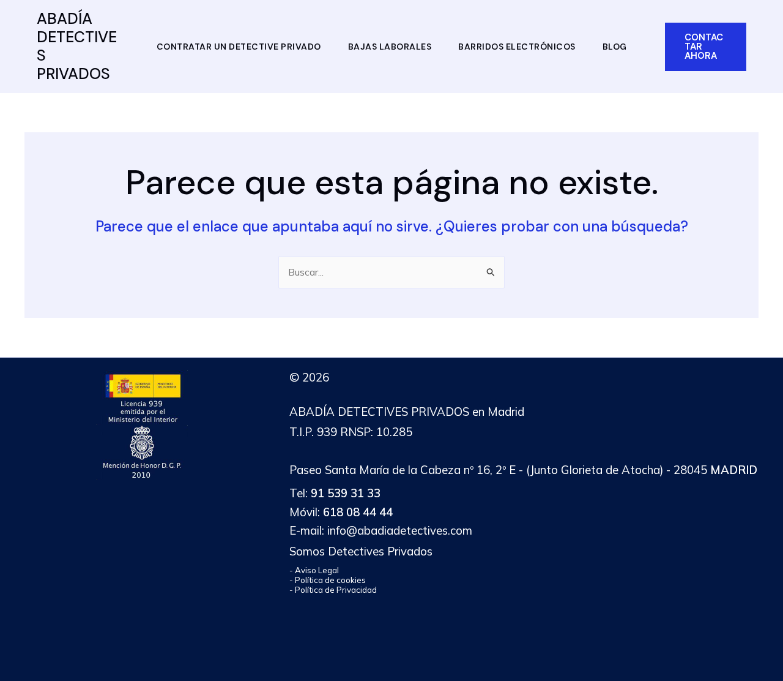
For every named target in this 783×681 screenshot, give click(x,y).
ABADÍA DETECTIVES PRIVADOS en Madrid (406, 411)
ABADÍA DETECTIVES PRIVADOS (77, 46)
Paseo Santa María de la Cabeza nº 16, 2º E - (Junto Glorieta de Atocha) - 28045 (523, 469)
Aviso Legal (317, 570)
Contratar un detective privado (239, 46)
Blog (615, 46)
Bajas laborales (390, 46)
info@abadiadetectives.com (399, 530)
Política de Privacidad (336, 590)
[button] (706, 47)
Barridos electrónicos (517, 46)
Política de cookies (330, 580)
